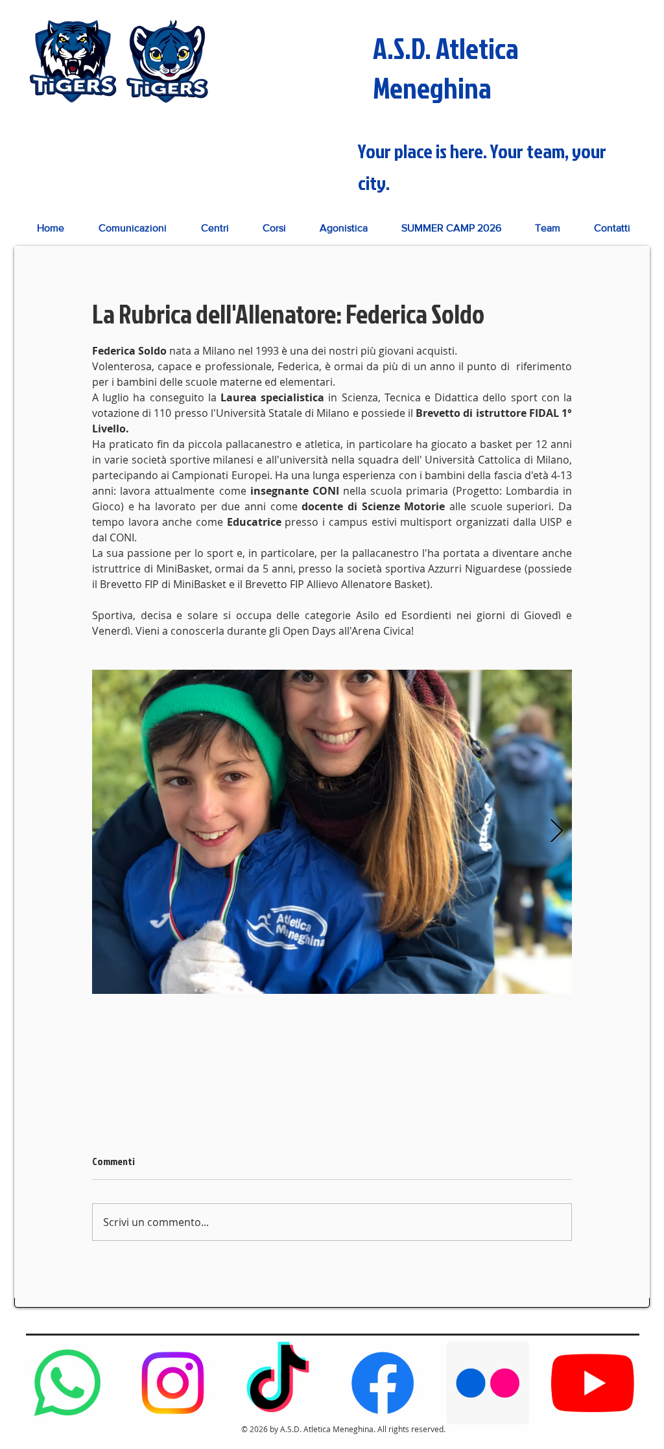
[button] (215, 227)
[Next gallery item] (556, 832)
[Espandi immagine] (332, 832)
